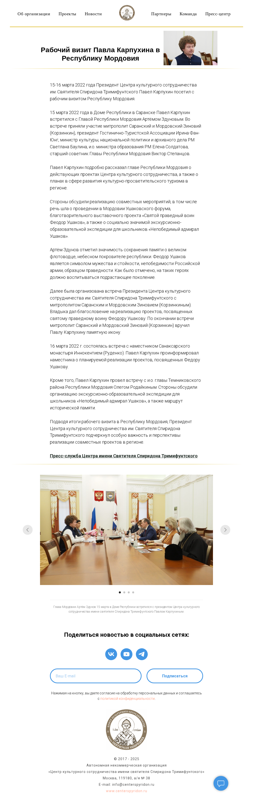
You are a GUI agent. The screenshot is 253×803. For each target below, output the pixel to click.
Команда (188, 14)
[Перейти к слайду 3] (129, 592)
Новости (93, 14)
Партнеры (161, 14)
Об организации (34, 14)
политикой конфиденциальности (127, 699)
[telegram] (142, 654)
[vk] (111, 654)
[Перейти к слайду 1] (120, 592)
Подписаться (175, 676)
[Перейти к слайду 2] (124, 592)
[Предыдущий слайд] (28, 530)
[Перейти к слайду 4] (133, 592)
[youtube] (126, 654)
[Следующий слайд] (225, 530)
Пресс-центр (218, 14)
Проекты (67, 14)
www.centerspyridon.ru (126, 791)
